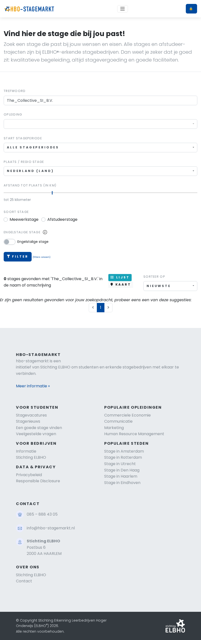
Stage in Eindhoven (122, 482)
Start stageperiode (23, 138)
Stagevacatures (31, 415)
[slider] (52, 193)
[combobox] (100, 124)
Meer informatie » (33, 386)
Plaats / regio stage (24, 162)
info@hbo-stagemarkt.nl (51, 528)
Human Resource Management (134, 434)
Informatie (26, 451)
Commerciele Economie (127, 415)
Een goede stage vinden (39, 428)
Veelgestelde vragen (36, 434)
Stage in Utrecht (120, 464)
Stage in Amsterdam (124, 451)
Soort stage (16, 212)
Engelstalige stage (22, 232)
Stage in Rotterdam (123, 457)
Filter (20, 256)
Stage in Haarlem (120, 476)
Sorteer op (154, 276)
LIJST (121, 277)
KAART (122, 284)
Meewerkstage (24, 219)
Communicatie (118, 421)
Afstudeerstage (62, 219)
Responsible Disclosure (38, 481)
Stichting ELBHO (31, 457)
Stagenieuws (28, 421)
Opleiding (13, 114)
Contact (24, 581)
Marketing (114, 428)
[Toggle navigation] (122, 9)
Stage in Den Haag (121, 470)
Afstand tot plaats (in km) (30, 185)
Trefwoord (15, 91)
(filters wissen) (41, 257)
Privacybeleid (29, 475)
